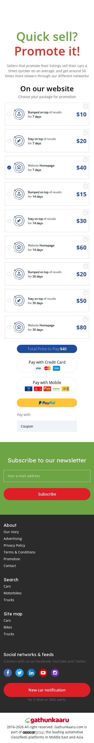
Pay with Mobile (47, 382)
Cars (7, 586)
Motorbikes (13, 593)
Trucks (9, 599)
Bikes (8, 627)
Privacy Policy (14, 545)
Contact (10, 565)
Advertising (13, 538)
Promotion (12, 559)
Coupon (27, 426)
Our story (11, 531)
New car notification (47, 690)
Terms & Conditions (19, 552)
